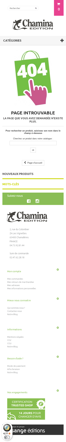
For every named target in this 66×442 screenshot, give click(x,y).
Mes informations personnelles (21, 288)
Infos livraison (13, 369)
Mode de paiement (16, 366)
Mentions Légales (15, 337)
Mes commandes (15, 279)
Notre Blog (12, 314)
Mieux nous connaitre (19, 300)
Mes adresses (13, 285)
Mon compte (14, 271)
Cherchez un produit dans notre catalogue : (33, 138)
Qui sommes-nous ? (16, 308)
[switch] (7, 437)
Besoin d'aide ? (15, 358)
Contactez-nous (14, 311)
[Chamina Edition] (33, 23)
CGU (9, 343)
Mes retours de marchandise (20, 282)
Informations (14, 329)
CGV (9, 340)
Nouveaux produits (17, 173)
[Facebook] (29, 201)
